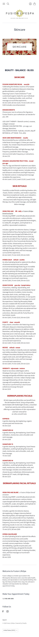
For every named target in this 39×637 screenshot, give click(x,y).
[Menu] (4, 4)
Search (4, 620)
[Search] (8, 4)
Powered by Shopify (21, 623)
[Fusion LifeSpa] (19, 14)
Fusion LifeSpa (11, 623)
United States (9, 630)
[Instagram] (7, 612)
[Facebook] (2, 612)
